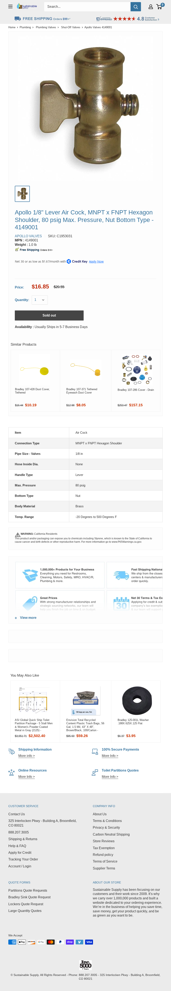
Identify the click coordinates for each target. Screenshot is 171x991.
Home (11, 27)
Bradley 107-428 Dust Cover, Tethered (32, 391)
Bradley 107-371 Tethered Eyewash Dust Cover (81, 391)
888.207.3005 (18, 832)
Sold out (49, 315)
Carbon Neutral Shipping (111, 834)
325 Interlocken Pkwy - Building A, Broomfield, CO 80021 (42, 823)
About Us (100, 814)
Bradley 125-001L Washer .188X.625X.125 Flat (133, 721)
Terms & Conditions (107, 821)
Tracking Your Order (23, 859)
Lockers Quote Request (25, 904)
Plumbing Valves (46, 27)
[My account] (151, 6)
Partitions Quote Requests (27, 890)
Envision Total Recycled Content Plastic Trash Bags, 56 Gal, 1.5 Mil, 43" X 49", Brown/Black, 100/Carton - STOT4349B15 (85, 725)
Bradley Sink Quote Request (29, 897)
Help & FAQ (17, 846)
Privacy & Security (106, 827)
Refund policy (103, 854)
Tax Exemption (104, 848)
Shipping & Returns (22, 839)
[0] (159, 6)
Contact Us (16, 814)
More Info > (110, 756)
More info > (26, 756)
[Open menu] (10, 6)
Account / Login (19, 866)
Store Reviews (103, 841)
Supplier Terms (104, 868)
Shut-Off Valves (70, 27)
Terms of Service (105, 861)
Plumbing (25, 27)
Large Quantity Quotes (24, 911)
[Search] (136, 6)
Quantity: (22, 300)
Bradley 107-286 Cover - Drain (136, 389)
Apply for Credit (19, 852)
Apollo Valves (28, 236)
